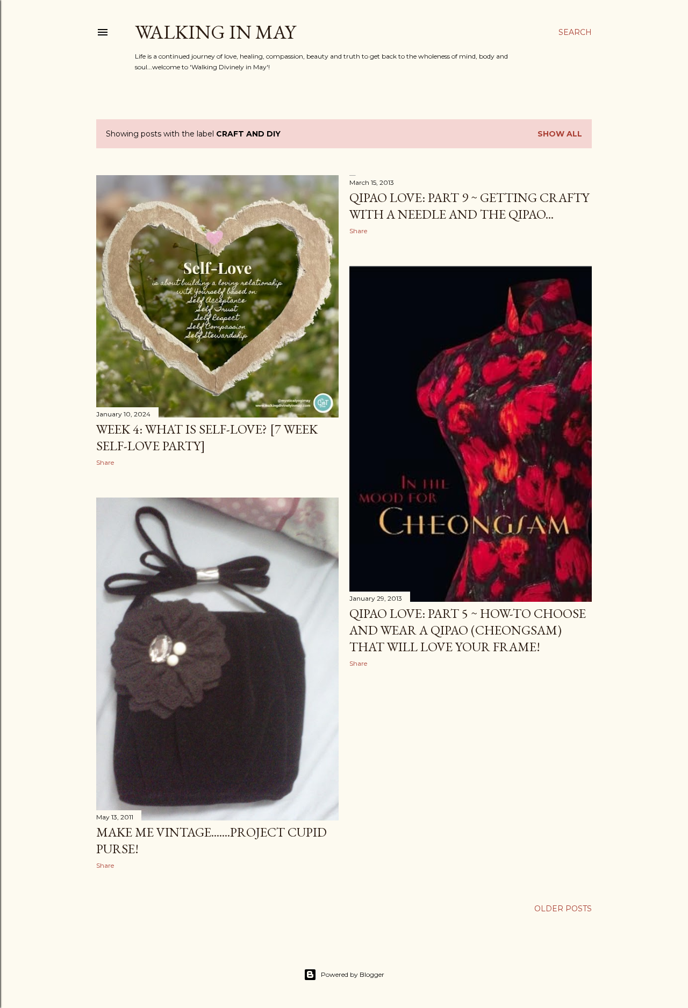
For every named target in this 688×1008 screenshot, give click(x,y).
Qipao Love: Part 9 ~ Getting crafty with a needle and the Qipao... (469, 205)
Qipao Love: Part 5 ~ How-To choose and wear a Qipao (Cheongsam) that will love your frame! (467, 630)
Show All (560, 134)
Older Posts (563, 908)
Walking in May (215, 32)
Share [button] (105, 462)
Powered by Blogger (352, 974)
